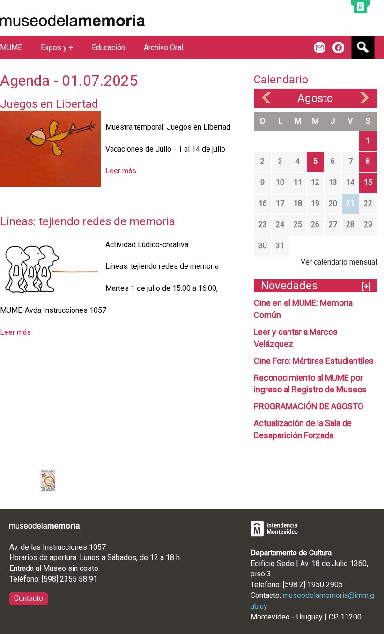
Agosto (315, 98)
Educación (108, 47)
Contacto (28, 598)
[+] (366, 286)
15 (368, 182)
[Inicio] (72, 20)
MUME (11, 47)
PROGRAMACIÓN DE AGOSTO (308, 406)
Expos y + (57, 47)
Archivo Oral (163, 47)
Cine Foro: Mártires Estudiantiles (314, 361)
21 (350, 203)
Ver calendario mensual (339, 262)
